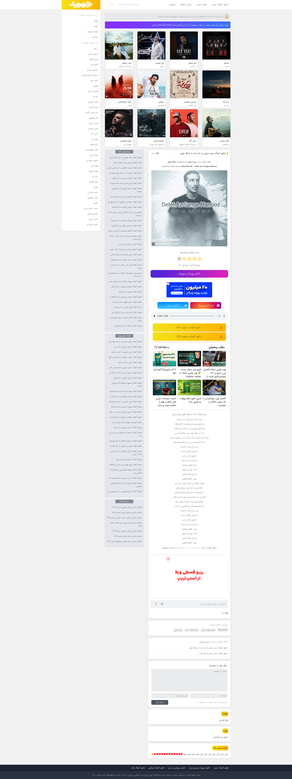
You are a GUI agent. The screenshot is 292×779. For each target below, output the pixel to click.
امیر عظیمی (93, 117)
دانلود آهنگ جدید (220, 4)
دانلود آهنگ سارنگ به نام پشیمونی (128, 325)
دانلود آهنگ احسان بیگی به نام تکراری (126, 225)
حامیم (95, 203)
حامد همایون (92, 197)
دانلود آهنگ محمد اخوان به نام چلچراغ (126, 259)
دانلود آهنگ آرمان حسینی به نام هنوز (127, 178)
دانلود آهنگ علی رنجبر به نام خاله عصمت (126, 183)
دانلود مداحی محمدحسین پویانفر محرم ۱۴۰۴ (125, 541)
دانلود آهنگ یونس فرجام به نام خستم (127, 207)
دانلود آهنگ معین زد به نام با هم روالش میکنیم (126, 485)
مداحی (95, 37)
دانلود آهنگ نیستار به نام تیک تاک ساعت (125, 249)
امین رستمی (93, 128)
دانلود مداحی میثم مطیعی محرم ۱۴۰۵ (127, 507)
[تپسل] (168, 283)
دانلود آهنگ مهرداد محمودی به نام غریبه (126, 220)
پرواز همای (93, 181)
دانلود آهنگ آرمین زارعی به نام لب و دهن (125, 412)
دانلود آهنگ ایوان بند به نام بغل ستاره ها (125, 173)
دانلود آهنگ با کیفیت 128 (188, 336)
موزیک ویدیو (92, 31)
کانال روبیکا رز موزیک (189, 274)
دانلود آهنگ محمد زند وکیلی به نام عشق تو (125, 202)
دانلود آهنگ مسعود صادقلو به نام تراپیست (125, 440)
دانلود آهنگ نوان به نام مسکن (130, 362)
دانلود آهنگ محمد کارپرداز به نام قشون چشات (127, 190)
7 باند (96, 48)
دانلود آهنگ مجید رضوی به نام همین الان (125, 367)
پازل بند (95, 176)
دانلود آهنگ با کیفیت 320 (188, 327)
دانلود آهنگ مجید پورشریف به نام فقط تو (126, 296)
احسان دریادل (92, 70)
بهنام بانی (94, 165)
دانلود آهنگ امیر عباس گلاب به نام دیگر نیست (126, 266)
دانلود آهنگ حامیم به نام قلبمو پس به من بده (125, 434)
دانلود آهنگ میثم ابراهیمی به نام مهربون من (124, 491)
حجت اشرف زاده (91, 208)
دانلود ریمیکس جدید (177, 768)
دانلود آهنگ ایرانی (208, 630)
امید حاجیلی (93, 102)
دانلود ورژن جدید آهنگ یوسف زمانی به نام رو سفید (125, 214)
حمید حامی (93, 219)
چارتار (96, 187)
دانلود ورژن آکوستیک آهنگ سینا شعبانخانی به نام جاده (125, 275)
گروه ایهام (94, 144)
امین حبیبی (93, 123)
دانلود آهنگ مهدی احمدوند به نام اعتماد (126, 406)
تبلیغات (172, 4)
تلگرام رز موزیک (173, 305)
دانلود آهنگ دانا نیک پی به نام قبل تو (127, 312)
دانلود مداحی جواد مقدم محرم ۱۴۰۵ (128, 536)
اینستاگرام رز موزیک (206, 305)
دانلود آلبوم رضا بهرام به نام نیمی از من (127, 422)
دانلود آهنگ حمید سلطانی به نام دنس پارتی (124, 167)
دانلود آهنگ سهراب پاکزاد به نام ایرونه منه (126, 281)
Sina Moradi (222, 630)
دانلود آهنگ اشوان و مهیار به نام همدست (125, 417)
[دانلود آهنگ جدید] (81, 5)
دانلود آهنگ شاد (138, 768)
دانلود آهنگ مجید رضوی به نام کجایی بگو (125, 357)
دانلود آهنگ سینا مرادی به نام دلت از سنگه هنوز (203, 153)
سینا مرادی (178, 630)
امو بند (95, 96)
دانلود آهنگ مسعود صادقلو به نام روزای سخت (126, 385)
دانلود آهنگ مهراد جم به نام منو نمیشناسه (125, 391)
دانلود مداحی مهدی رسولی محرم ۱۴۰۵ (127, 531)
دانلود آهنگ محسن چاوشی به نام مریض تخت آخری (126, 453)
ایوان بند (94, 139)
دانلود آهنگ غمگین (156, 768)
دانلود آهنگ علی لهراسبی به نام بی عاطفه (126, 464)
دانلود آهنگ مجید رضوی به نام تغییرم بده (125, 478)
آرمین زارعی (93, 54)
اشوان (95, 86)
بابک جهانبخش (92, 149)
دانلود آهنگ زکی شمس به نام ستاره (128, 307)
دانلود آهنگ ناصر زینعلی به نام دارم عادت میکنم (126, 319)
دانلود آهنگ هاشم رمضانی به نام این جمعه (125, 230)
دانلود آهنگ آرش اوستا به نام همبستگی (126, 254)
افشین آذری (93, 91)
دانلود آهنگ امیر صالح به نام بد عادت (127, 302)
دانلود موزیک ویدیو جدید (199, 768)
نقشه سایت (201, 4)
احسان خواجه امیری (90, 75)
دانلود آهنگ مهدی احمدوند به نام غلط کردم (125, 341)
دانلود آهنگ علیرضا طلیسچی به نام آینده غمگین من (126, 471)
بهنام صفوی (93, 171)
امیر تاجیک (93, 107)
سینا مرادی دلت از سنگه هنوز (188, 547)
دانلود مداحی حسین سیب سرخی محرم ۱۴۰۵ (124, 517)
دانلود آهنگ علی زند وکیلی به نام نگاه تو (126, 446)
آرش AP (94, 133)
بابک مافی (94, 155)
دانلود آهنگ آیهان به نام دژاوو (130, 291)
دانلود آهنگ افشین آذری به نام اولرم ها (126, 196)
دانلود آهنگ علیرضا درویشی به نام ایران (126, 286)
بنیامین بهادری (92, 160)
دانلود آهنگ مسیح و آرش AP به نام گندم (126, 372)
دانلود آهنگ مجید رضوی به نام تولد (128, 427)
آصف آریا (94, 64)
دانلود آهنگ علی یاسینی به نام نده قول (126, 352)
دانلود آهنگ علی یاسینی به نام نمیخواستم (125, 401)
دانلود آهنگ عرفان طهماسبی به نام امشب (126, 396)
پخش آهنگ (186, 4)
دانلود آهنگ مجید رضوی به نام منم (128, 346)
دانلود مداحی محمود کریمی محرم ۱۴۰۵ (127, 512)
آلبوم (96, 26)
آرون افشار (93, 59)
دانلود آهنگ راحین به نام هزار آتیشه (127, 162)
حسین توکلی (93, 213)
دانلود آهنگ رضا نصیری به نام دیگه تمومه (125, 157)
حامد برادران (93, 192)
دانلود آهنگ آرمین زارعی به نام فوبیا (128, 377)
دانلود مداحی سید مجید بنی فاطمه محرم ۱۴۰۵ (126, 524)
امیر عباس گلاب (91, 112)
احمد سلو (94, 80)
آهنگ (223, 613)
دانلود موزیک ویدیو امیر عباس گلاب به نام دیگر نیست (125, 238)
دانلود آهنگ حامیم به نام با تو (130, 244)
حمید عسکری (92, 224)
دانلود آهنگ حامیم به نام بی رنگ (129, 459)
